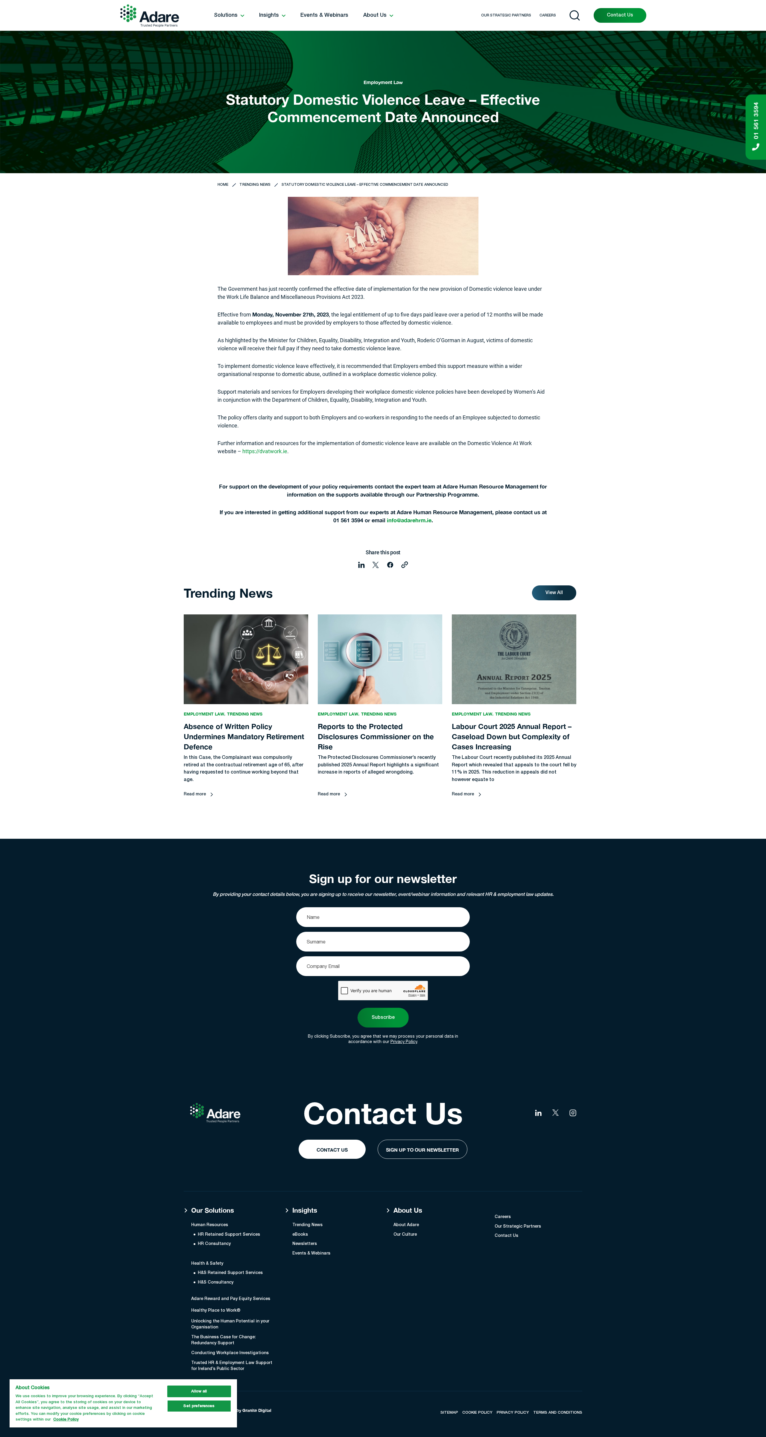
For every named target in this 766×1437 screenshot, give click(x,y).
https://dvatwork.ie (264, 451)
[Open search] (574, 15)
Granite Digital (256, 1410)
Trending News (254, 184)
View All (554, 593)
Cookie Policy (66, 1419)
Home (223, 184)
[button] (229, 15)
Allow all (199, 1391)
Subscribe (383, 1018)
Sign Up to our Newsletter (422, 1150)
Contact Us (620, 15)
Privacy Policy (403, 1041)
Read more (195, 794)
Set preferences (199, 1406)
